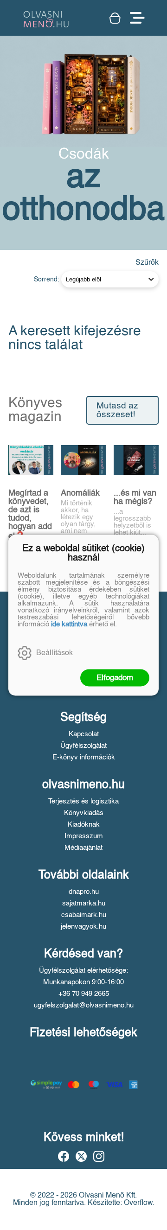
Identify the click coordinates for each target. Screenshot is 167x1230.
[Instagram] (98, 1156)
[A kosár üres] (115, 18)
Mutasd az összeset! (117, 410)
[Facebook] (63, 1156)
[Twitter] (81, 1156)
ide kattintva (69, 623)
